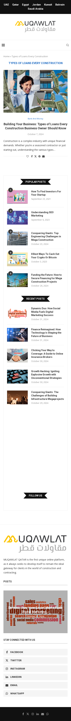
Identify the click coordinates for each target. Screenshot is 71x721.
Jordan (36, 4)
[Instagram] (33, 714)
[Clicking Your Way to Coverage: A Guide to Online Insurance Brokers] (17, 355)
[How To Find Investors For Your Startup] (17, 197)
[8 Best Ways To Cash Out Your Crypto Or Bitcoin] (17, 259)
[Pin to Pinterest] (39, 156)
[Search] (67, 45)
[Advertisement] (35, 448)
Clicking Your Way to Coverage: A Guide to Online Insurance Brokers (47, 353)
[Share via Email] (43, 156)
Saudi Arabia (35, 8)
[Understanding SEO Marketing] (17, 218)
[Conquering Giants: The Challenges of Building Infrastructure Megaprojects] (17, 397)
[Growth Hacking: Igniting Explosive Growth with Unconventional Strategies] (17, 376)
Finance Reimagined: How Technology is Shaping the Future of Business (46, 333)
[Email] (42, 714)
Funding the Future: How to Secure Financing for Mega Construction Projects (46, 278)
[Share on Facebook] (32, 156)
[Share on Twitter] (35, 156)
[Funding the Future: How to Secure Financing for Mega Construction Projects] (17, 280)
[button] (6, 612)
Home (6, 56)
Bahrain (60, 4)
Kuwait (48, 4)
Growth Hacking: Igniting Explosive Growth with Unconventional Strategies (46, 374)
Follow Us (35, 495)
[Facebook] (23, 714)
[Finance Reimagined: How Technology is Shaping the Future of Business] (17, 335)
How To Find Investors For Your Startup (46, 193)
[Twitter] (27, 714)
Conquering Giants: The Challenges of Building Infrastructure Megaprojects (47, 395)
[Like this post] (27, 156)
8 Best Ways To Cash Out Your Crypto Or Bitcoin (45, 256)
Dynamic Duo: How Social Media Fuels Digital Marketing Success (45, 312)
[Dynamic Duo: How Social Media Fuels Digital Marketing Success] (17, 314)
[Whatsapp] (47, 714)
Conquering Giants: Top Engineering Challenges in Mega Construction (46, 236)
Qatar (15, 4)
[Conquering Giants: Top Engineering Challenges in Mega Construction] (17, 238)
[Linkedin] (37, 714)
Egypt (25, 4)
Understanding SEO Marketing (42, 214)
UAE (6, 4)
